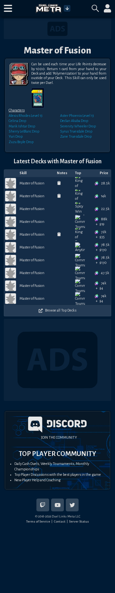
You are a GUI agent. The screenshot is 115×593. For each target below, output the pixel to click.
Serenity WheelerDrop (78, 126)
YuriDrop (16, 136)
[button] (8, 8)
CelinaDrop (17, 121)
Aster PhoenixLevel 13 (77, 116)
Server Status (79, 521)
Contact (59, 521)
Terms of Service (38, 521)
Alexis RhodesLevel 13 (25, 116)
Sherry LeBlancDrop (24, 131)
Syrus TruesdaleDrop (76, 131)
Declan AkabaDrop (74, 121)
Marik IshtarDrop (22, 126)
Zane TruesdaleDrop (76, 136)
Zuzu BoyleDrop (21, 142)
